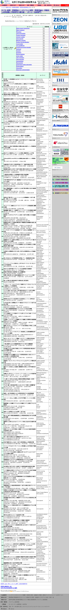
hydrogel (18, 49)
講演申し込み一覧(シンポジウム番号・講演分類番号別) (14, 583)
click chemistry (20, 57)
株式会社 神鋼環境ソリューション (59, 120)
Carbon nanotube (20, 35)
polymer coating (20, 37)
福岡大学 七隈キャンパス (44, 3)
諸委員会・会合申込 (22, 604)
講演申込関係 (15, 7)
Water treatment (20, 30)
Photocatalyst (19, 66)
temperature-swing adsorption (24, 64)
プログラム (42, 597)
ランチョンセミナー (51, 595)
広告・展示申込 (48, 5)
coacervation (19, 44)
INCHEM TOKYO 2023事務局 (58, 57)
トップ (3, 7)
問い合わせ (56, 5)
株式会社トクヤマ (56, 138)
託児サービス (60, 595)
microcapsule (19, 38)
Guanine (18, 50)
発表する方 (21, 5)
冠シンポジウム (24, 606)
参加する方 (13, 5)
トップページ (12, 595)
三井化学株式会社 (56, 50)
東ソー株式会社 (55, 41)
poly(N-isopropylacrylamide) (23, 47)
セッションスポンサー (44, 606)
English (67, 5)
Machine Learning (21, 40)
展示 (18, 606)
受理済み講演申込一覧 (25, 7)
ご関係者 (39, 5)
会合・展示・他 (50, 597)
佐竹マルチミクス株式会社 (58, 155)
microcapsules (20, 59)
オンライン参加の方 (26, 597)
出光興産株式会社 (56, 146)
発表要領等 (33, 599)
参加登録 (11, 597)
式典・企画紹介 (34, 595)
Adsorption (19, 68)
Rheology (18, 31)
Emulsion (18, 52)
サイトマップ (19, 595)
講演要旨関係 (19, 599)
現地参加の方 (17, 597)
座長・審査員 (30, 5)
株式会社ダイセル (56, 14)
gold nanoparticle (20, 33)
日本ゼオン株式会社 (56, 23)
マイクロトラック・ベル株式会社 (59, 102)
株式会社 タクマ (55, 129)
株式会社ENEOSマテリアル (58, 111)
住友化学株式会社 (56, 94)
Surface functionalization (22, 42)
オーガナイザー (12, 604)
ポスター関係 (26, 599)
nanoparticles (19, 61)
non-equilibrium (20, 45)
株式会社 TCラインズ (56, 169)
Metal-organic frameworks (23, 28)
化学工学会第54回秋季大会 (24, 2)
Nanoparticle (19, 63)
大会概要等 (4, 5)
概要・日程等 (26, 595)
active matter (19, 56)
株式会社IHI (54, 85)
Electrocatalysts (20, 54)
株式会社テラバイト (56, 76)
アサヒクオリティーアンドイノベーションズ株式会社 (60, 67)
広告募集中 (54, 164)
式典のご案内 (42, 595)
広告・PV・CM (12, 606)
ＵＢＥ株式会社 (55, 32)
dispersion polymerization (23, 69)
